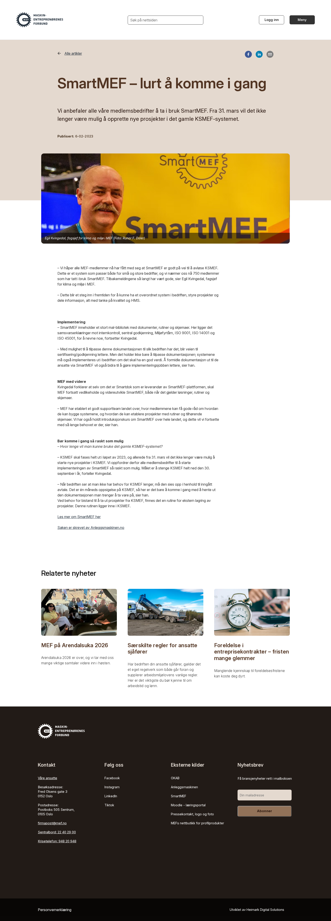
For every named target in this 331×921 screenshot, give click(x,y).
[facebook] (248, 55)
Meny (302, 20)
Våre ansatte (47, 778)
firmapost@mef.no (52, 823)
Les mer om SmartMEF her (79, 516)
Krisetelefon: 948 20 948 (57, 841)
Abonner (264, 811)
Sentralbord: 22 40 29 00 (57, 832)
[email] (270, 55)
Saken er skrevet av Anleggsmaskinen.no (90, 527)
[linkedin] (259, 55)
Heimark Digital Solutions (265, 910)
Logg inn (272, 20)
